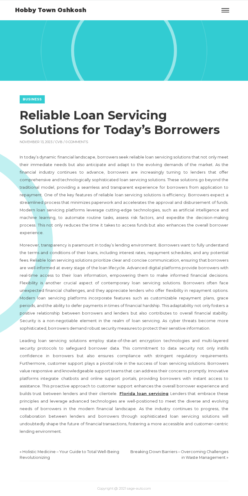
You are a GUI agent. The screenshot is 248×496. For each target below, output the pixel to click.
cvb (59, 142)
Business (32, 99)
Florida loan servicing (144, 393)
